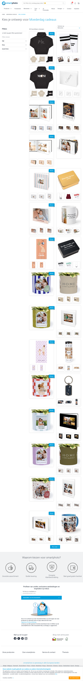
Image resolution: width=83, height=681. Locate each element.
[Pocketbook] (68, 146)
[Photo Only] (68, 47)
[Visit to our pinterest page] (22, 638)
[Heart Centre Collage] (68, 356)
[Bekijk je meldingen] (75, 3)
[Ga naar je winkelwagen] (78, 3)
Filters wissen (6, 37)
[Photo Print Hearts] (68, 390)
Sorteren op (61, 26)
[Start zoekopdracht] (63, 3)
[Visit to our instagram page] (26, 638)
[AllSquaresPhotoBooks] (68, 493)
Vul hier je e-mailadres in (29, 591)
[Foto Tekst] (68, 218)
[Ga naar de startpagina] (10, 3)
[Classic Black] (68, 424)
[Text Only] (68, 184)
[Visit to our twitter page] (18, 638)
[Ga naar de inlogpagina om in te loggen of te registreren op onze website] (72, 3)
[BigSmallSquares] (68, 527)
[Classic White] (68, 321)
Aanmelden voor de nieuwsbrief (31, 597)
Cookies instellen (7, 678)
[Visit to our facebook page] (15, 638)
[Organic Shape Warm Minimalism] (68, 287)
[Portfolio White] (68, 116)
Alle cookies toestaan (74, 677)
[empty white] (68, 81)
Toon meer (55, 547)
